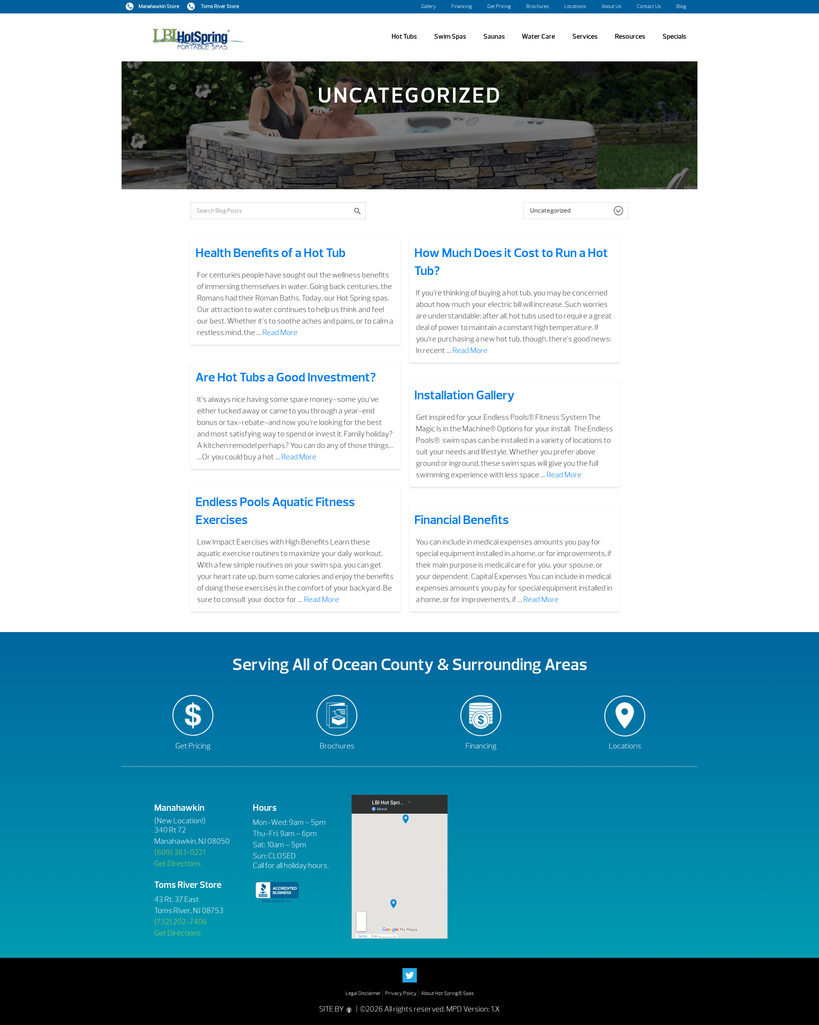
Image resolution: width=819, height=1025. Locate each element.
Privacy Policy (401, 993)
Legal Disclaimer (363, 993)
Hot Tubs (404, 36)
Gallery (428, 6)
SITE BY (332, 1009)
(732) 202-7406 (180, 922)
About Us (611, 6)
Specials (674, 36)
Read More (280, 332)
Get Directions (177, 863)
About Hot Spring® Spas (447, 993)
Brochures (537, 6)
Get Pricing (499, 6)
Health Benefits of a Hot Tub (270, 253)
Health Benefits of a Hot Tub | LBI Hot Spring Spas (198, 36)
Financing (461, 6)
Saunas (494, 36)
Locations (575, 6)
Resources (630, 36)
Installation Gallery (464, 395)
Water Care (538, 36)
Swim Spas (450, 36)
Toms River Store (219, 6)
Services (585, 36)
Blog (681, 6)
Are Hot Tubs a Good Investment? (285, 377)
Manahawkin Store (159, 6)
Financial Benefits (461, 520)
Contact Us (649, 6)
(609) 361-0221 (179, 852)
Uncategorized (550, 211)
